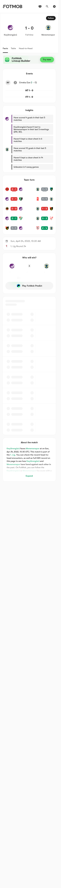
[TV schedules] (40, 6)
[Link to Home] (12, 6)
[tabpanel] (29, 247)
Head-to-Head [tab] (26, 48)
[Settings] (54, 6)
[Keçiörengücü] (12, 267)
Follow (51, 18)
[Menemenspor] (46, 267)
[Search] (47, 6)
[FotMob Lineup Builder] (29, 60)
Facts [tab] (5, 48)
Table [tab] (13, 48)
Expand (29, 476)
